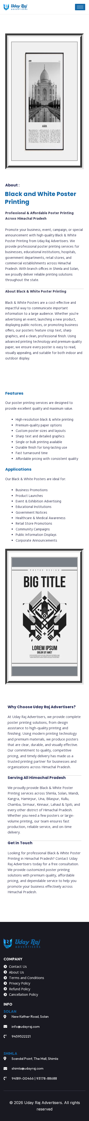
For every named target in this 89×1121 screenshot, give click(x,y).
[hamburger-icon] (80, 7)
